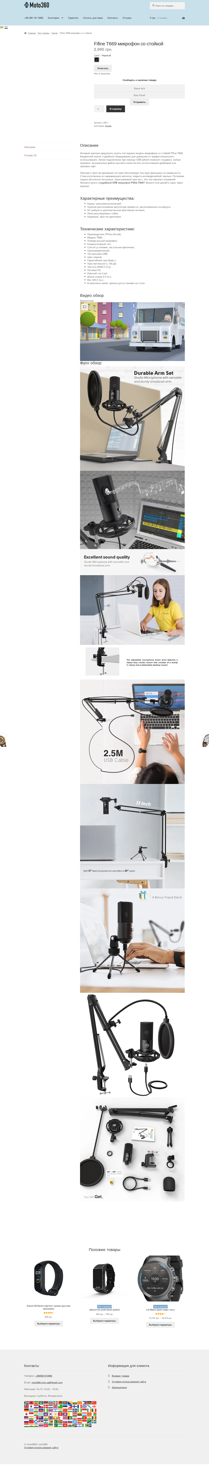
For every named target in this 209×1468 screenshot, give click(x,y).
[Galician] (89, 1406)
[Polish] (79, 1417)
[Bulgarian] (75, 1402)
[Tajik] (26, 1425)
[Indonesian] (84, 1410)
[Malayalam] (31, 1417)
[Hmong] (65, 1410)
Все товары (43, 32)
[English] (55, 1406)
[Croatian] (36, 1406)
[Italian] (94, 1410)
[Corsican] (31, 1406)
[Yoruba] (84, 1425)
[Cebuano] (84, 1402)
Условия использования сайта (129, 1381)
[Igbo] (79, 1410)
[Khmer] (46, 1413)
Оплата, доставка (93, 17)
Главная (32, 32)
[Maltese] (36, 1417)
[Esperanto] (60, 1406)
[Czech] (41, 1406)
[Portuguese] (84, 1417)
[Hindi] (60, 1410)
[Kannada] (36, 1413)
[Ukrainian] (2, 27)
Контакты (112, 17)
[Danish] (46, 1406)
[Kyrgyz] (60, 1413)
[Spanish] (79, 1421)
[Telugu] (36, 1425)
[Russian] (6, 27)
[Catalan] (79, 1402)
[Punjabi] (89, 1417)
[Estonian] (65, 1406)
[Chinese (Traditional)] (26, 1406)
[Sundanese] (84, 1421)
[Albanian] (31, 1402)
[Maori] (41, 1417)
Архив (55, 32)
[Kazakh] (41, 1413)
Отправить (139, 102)
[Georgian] (94, 1406)
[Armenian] (46, 1402)
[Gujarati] (36, 1410)
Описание (29, 147)
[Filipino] (70, 1406)
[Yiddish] (79, 1425)
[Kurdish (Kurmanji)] (55, 1413)
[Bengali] (65, 1402)
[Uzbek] (60, 1425)
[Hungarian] (70, 1410)
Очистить (102, 68)
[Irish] (89, 1410)
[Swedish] (94, 1421)
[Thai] (41, 1425)
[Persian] (75, 1417)
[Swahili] (89, 1421)
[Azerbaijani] (50, 1402)
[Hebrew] (55, 1410)
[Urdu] (55, 1425)
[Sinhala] (60, 1421)
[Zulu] (89, 1425)
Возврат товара (120, 1375)
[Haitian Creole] (41, 1410)
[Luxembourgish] (84, 1413)
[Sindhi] (55, 1421)
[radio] (97, 60)
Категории (53, 17)
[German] (26, 1410)
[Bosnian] (70, 1402)
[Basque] (55, 1402)
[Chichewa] (89, 1402)
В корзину (116, 108)
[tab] (48, 147)
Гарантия (73, 17)
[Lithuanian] (79, 1413)
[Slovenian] (70, 1421)
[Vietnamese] (65, 1425)
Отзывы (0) (30, 155)
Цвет (97, 55)
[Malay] (26, 1417)
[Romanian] (94, 1417)
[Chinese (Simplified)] (94, 1402)
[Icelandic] (75, 1410)
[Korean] (50, 1413)
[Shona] (50, 1421)
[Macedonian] (89, 1413)
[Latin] (70, 1413)
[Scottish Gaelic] (36, 1421)
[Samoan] (31, 1421)
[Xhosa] (75, 1425)
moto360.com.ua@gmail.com (47, 1382)
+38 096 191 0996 (33, 17)
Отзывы (127, 17)
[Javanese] (31, 1413)
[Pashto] (70, 1417)
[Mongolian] (50, 1417)
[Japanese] (26, 1413)
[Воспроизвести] (83, 364)
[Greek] (31, 1410)
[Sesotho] (46, 1421)
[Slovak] (65, 1421)
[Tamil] (31, 1425)
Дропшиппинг (119, 1387)
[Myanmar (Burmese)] (55, 1417)
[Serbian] (41, 1421)
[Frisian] (84, 1406)
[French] (79, 1406)
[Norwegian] (65, 1417)
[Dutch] (50, 1406)
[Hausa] (46, 1410)
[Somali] (75, 1421)
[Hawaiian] (50, 1410)
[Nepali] (60, 1417)
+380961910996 (43, 1375)
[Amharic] (36, 1402)
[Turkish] (46, 1425)
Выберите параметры (48, 1323)
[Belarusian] (60, 1402)
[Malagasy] (94, 1413)
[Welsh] (70, 1425)
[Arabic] (41, 1402)
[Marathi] (46, 1417)
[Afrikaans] (26, 1402)
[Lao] (65, 1413)
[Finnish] (75, 1406)
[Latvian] (75, 1413)
